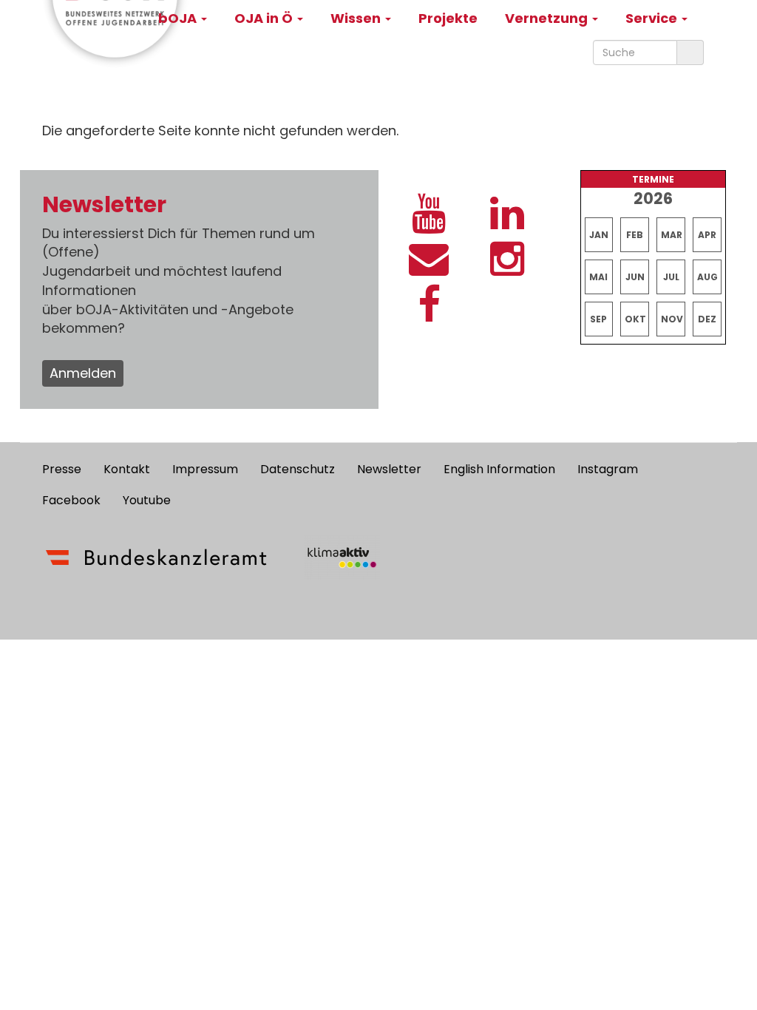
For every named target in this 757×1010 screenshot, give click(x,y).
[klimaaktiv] (342, 557)
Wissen (357, 18)
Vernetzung (548, 18)
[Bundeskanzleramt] (156, 557)
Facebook (71, 500)
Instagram (607, 469)
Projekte (448, 18)
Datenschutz (297, 469)
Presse (61, 469)
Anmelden (83, 373)
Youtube (147, 500)
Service (652, 18)
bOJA (179, 18)
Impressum (205, 469)
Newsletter (389, 469)
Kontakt (126, 469)
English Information (499, 469)
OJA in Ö (265, 18)
